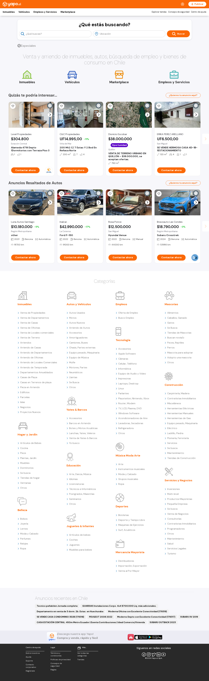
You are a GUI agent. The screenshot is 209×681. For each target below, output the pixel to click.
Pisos (23, 453)
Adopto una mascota (179, 357)
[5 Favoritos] (13, 106)
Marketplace (68, 11)
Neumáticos (75, 372)
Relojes (24, 543)
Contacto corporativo (31, 665)
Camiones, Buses (78, 342)
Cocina (24, 448)
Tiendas (80, 659)
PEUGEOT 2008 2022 (100, 616)
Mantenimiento (175, 453)
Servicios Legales (176, 548)
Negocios (25, 407)
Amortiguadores (78, 337)
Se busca (25, 473)
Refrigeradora (126, 428)
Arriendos (25, 342)
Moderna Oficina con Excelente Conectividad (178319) (137, 611)
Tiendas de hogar (30, 477)
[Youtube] (163, 654)
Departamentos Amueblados (36, 372)
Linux (121, 388)
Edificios (25, 392)
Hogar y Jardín (27, 434)
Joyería (24, 523)
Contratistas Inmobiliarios (181, 398)
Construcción (174, 385)
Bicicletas (123, 515)
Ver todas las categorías (83, 654)
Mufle (72, 362)
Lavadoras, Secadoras (130, 423)
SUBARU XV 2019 (189, 616)
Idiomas (73, 479)
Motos (73, 317)
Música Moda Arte (128, 455)
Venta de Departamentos (34, 317)
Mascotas (171, 304)
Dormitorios (27, 467)
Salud (170, 543)
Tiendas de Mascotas (179, 332)
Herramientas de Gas (179, 418)
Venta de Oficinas (30, 327)
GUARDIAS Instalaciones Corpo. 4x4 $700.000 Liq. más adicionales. (119, 606)
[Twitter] (153, 654)
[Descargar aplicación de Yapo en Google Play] (155, 637)
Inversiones (173, 489)
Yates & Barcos (77, 410)
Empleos (121, 304)
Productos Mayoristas (179, 499)
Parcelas (25, 397)
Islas (22, 402)
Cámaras (123, 358)
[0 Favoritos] (61, 106)
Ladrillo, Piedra (175, 433)
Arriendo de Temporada (33, 367)
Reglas (53, 669)
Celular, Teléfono (127, 363)
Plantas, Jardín (28, 458)
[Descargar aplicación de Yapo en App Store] (141, 637)
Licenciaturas (76, 484)
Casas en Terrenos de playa (35, 382)
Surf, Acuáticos (126, 530)
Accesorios (75, 332)
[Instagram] (148, 654)
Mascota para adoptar (180, 352)
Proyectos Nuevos (30, 412)
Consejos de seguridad (178, 12)
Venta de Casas (29, 322)
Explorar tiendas (159, 12)
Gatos (170, 322)
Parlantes (123, 393)
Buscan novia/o (175, 337)
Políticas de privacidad (60, 659)
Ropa (23, 548)
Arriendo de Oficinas (31, 357)
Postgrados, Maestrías (81, 494)
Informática (124, 368)
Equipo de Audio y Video (132, 373)
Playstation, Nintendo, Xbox (133, 398)
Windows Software (128, 413)
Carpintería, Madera (178, 393)
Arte (120, 464)
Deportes (122, 506)
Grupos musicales (128, 479)
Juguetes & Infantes (80, 526)
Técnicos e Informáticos (82, 489)
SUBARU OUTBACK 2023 (163, 622)
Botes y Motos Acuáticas (83, 428)
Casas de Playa (28, 377)
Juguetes (74, 544)
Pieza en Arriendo (30, 387)
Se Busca (74, 382)
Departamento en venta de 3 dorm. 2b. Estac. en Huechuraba (70, 611)
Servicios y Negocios (178, 480)
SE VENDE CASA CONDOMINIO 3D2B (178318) (60, 616)
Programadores (176, 528)
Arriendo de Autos (79, 327)
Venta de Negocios (177, 513)
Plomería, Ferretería (178, 438)
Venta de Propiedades (32, 312)
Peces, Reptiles (175, 342)
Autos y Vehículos (79, 304)
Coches (73, 539)
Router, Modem (126, 403)
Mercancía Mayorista (130, 552)
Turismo (171, 553)
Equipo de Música (79, 357)
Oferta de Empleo (128, 312)
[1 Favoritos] (61, 193)
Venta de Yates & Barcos (83, 438)
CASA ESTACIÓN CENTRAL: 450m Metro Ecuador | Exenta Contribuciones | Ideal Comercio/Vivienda (91, 622)
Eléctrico (172, 428)
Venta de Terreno (30, 337)
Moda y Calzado (29, 533)
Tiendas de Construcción (181, 458)
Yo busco (74, 443)
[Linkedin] (158, 654)
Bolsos (24, 518)
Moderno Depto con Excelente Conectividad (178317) (146, 616)
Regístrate (30, 671)
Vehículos (24, 11)
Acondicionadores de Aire (132, 418)
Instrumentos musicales (131, 469)
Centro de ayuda (198, 12)
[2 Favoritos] (110, 106)
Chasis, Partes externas (82, 347)
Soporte (29, 661)
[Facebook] (143, 654)
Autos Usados (77, 312)
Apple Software (127, 353)
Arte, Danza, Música (80, 474)
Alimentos (172, 312)
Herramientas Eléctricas (180, 408)
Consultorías (174, 518)
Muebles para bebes (80, 549)
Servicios (172, 443)
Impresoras (124, 378)
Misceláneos (174, 403)
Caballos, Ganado (177, 317)
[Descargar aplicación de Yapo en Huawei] (130, 637)
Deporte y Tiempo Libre (131, 520)
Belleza (22, 510)
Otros (23, 487)
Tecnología (123, 340)
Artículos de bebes (79, 534)
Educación (74, 465)
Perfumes (25, 538)
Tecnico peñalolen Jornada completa (57, 606)
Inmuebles (9, 11)
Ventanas (25, 483)
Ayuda (28, 657)
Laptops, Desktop (128, 383)
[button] (50, 115)
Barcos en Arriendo (80, 423)
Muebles (25, 463)
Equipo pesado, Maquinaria (84, 352)
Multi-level (173, 494)
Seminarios (75, 499)
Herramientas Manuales (180, 413)
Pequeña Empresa (177, 504)
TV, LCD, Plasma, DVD (130, 408)
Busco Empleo (126, 317)
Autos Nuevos (77, 322)
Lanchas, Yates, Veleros (82, 433)
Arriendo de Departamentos (36, 352)
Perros (171, 347)
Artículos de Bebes (30, 443)
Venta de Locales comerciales (37, 332)
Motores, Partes (78, 367)
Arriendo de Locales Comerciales (38, 362)
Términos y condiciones (56, 654)
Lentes (24, 528)
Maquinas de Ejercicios (131, 524)
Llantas (73, 377)
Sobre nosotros (33, 653)
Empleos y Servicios (45, 11)
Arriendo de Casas (30, 347)
